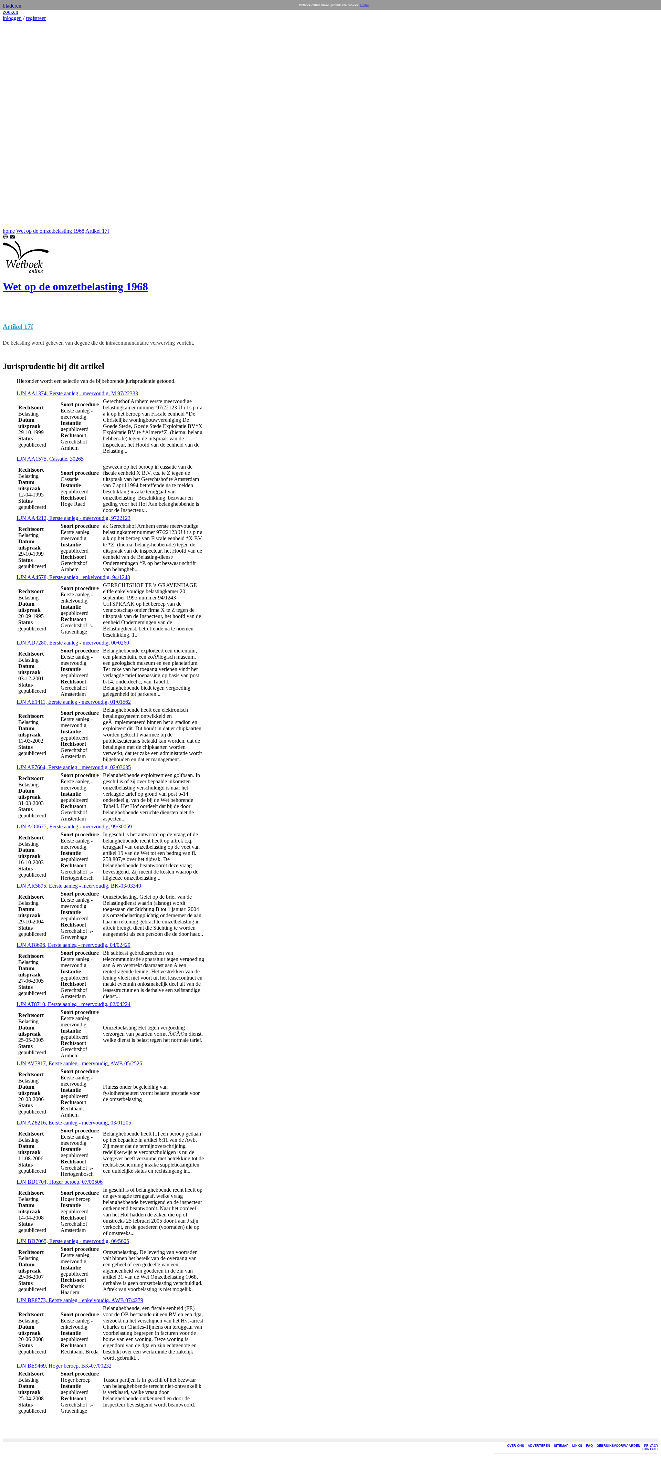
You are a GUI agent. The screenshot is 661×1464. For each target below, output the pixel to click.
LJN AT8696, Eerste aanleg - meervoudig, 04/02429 (73, 945)
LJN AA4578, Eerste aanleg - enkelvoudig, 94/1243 (73, 577)
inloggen (12, 18)
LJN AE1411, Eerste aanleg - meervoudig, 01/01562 (74, 702)
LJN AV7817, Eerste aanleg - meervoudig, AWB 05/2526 (79, 1063)
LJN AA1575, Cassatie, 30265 (50, 459)
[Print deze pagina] (5, 238)
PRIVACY (651, 1445)
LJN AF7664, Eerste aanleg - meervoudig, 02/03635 (74, 767)
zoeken (10, 12)
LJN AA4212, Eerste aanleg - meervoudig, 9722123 (73, 518)
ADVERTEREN (539, 1445)
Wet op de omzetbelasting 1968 (50, 231)
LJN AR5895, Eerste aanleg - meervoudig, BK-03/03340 (79, 886)
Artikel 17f (97, 231)
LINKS (577, 1445)
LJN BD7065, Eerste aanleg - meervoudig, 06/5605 (73, 1241)
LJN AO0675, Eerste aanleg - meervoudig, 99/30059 (74, 826)
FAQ (589, 1445)
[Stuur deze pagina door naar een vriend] (12, 238)
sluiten (364, 5)
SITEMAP (561, 1445)
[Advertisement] (23, 124)
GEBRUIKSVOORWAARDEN (618, 1445)
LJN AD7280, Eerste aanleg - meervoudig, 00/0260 (73, 643)
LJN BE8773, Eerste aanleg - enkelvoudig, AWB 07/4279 (80, 1300)
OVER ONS (515, 1445)
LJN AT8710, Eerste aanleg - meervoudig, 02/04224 (73, 1004)
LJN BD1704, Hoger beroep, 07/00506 (60, 1182)
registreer (36, 18)
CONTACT (650, 1449)
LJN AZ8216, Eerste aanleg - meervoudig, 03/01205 (74, 1123)
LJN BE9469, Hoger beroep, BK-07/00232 (64, 1366)
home (9, 231)
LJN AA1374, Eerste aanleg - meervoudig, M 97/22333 (77, 393)
